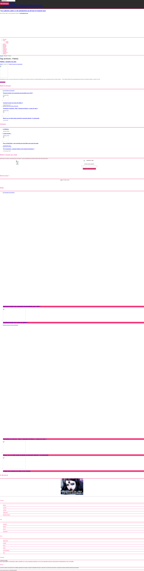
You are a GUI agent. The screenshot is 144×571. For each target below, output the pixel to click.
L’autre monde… (13, 4)
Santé (4, 47)
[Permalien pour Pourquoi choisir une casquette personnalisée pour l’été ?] (8, 90)
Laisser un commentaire (17, 64)
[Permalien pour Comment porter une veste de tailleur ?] (5, 100)
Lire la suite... (2, 82)
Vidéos (4, 53)
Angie (4, 547)
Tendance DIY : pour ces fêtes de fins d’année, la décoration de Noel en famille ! (26, 5)
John (4, 552)
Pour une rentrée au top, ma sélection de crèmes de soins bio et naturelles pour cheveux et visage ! (23, 6)
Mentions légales (6, 514)
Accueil (4, 39)
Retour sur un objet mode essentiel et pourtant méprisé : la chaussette (21, 118)
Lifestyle (5, 48)
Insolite (4, 51)
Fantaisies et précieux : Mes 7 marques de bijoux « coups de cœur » (20, 108)
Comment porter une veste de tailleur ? (13, 102)
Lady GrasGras (6, 550)
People (4, 46)
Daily (7, 42)
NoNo (1, 64)
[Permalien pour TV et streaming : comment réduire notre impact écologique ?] (7, 146)
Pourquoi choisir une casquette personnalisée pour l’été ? (15, 7)
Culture (4, 50)
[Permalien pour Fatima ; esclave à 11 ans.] (4, 77)
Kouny (4, 545)
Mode (4, 44)
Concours (5, 52)
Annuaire (5, 524)
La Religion (12, 3)
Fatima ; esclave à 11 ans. (8, 61)
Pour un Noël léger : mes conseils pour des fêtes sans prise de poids (20, 143)
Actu (4, 40)
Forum (4, 529)
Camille (4, 543)
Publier (4, 526)
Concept (4, 507)
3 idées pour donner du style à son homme (16, 471)
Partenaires (5, 512)
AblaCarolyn (5, 540)
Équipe (4, 505)
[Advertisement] (72, 26)
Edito (7, 41)
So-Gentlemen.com (24, 13)
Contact (4, 510)
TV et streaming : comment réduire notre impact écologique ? (18, 148)
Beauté (4, 45)
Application (5, 531)
